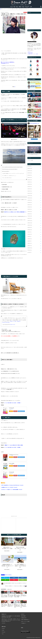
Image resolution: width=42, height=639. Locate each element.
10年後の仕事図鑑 (11, 463)
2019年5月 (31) (30, 209)
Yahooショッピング (21, 411)
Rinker (12, 455)
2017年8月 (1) (29, 252)
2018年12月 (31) (30, 220)
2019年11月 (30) (30, 195)
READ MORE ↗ (7, 550)
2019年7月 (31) (30, 204)
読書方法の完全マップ (7, 547)
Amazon (11, 411)
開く (14, 86)
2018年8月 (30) (30, 229)
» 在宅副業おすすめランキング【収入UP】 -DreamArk (9, 487)
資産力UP (17, 6)
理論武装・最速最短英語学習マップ (25, 619)
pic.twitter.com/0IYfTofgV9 (6, 322)
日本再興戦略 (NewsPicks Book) (13, 454)
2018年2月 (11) (30, 243)
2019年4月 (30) (30, 211)
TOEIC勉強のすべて (24, 623)
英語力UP (23, 6)
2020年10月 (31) (30, 170)
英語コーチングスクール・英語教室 (25, 621)
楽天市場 (15, 411)
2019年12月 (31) (30, 193)
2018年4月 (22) (30, 238)
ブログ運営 (31, 6)
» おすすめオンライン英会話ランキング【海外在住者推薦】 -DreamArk (11, 489)
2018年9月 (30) (30, 227)
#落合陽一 (11, 321)
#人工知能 (14, 321)
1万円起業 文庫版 (11, 472)
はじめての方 (11, 6)
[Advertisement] (14, 42)
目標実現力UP (20, 6)
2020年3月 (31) (30, 186)
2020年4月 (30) (30, 184)
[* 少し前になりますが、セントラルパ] (37, 135)
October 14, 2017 (12, 324)
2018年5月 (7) (29, 236)
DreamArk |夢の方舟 (32, 637)
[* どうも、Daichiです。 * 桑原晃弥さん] (31, 135)
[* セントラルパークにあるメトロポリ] (31, 128)
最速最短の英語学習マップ (7, 564)
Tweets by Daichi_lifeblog (25, 631)
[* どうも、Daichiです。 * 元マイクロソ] (37, 128)
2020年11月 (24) (30, 168)
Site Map (3, 630)
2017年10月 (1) (30, 250)
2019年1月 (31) (30, 218)
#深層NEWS (18, 321)
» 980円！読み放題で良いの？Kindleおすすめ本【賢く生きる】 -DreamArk (12, 485)
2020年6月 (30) (30, 179)
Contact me (3, 628)
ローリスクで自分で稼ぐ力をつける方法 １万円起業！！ (12, 402)
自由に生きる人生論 (27, 6)
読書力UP (15, 6)
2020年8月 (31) (30, 175)
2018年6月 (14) (30, 234)
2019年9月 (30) (30, 200)
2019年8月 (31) (30, 202)
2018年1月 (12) (30, 245)
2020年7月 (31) (30, 177)
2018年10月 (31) (30, 225)
